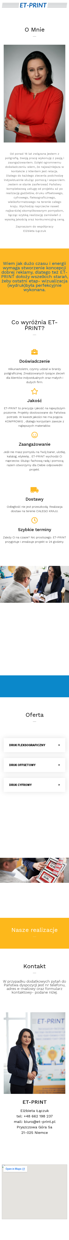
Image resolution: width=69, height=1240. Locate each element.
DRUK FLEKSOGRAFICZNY (27, 745)
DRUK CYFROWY (20, 785)
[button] (34, 745)
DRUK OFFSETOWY (22, 765)
